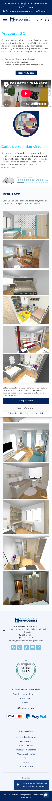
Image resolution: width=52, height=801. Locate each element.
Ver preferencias (26, 408)
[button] (5, 19)
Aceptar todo (26, 400)
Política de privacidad (34, 413)
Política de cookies (15, 413)
